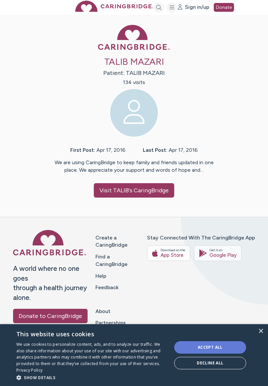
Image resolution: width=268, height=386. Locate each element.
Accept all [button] (210, 347)
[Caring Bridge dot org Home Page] (114, 10)
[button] (91, 377)
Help (100, 276)
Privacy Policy (29, 370)
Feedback (107, 287)
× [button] (260, 331)
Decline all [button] (210, 363)
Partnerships (110, 323)
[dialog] (134, 355)
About (102, 311)
